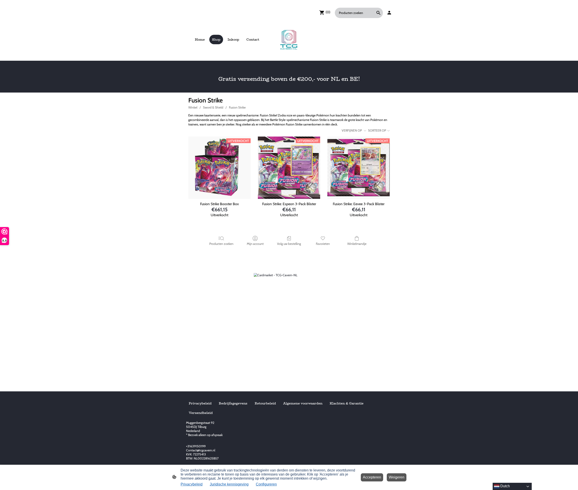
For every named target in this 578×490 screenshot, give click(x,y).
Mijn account (255, 244)
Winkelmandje (356, 244)
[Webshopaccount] (389, 12)
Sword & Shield (213, 107)
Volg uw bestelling (289, 244)
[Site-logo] (289, 39)
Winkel (192, 107)
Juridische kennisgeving (229, 484)
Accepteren (372, 477)
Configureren (266, 484)
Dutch (504, 486)
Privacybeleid (192, 484)
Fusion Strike (237, 107)
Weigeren (396, 477)
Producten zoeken (221, 244)
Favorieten (323, 244)
